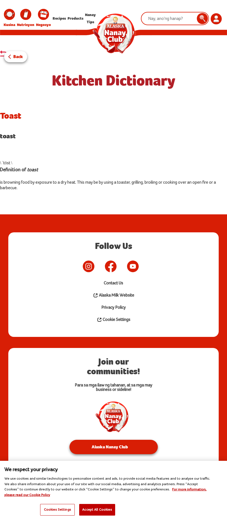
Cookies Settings (57, 509)
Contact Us (113, 283)
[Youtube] (133, 266)
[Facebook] (111, 266)
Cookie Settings (116, 319)
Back (18, 56)
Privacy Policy (113, 307)
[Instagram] (89, 266)
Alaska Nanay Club (110, 446)
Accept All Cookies (97, 509)
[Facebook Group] (146, 266)
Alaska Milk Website (116, 295)
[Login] (216, 18)
